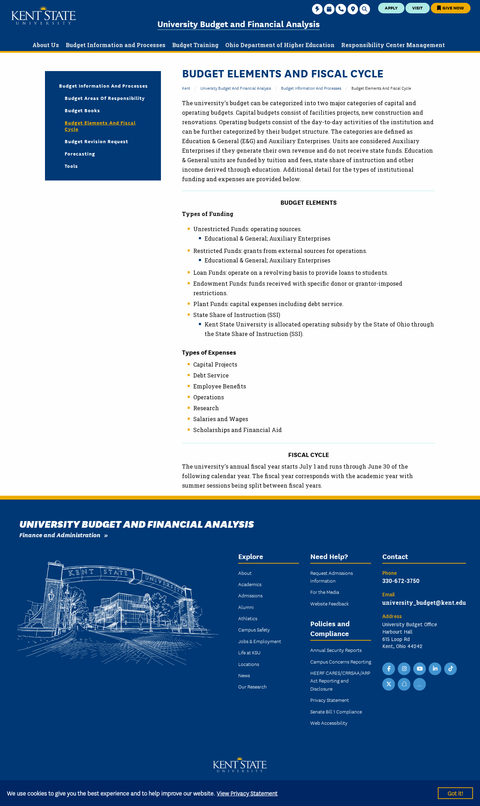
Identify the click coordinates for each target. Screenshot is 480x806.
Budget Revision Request (96, 141)
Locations (248, 664)
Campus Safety (254, 629)
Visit (417, 7)
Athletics (247, 618)
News (244, 675)
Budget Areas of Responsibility (105, 98)
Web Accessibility (329, 722)
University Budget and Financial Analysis (238, 23)
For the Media (324, 592)
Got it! (455, 792)
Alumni (246, 607)
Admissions (250, 595)
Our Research (252, 686)
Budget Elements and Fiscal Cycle (100, 125)
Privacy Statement (329, 700)
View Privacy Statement (247, 792)
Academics (249, 584)
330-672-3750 (401, 580)
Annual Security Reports (336, 650)
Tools (71, 166)
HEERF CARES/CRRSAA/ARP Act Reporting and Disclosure (340, 680)
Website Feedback (329, 603)
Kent (186, 87)
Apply (391, 7)
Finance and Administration (59, 534)
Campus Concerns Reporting (340, 661)
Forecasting (80, 153)
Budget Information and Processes (311, 87)
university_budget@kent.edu (424, 602)
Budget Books (82, 110)
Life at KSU (249, 652)
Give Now (452, 7)
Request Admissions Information (331, 576)
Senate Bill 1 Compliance (336, 711)
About (245, 573)
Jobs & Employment (259, 641)
